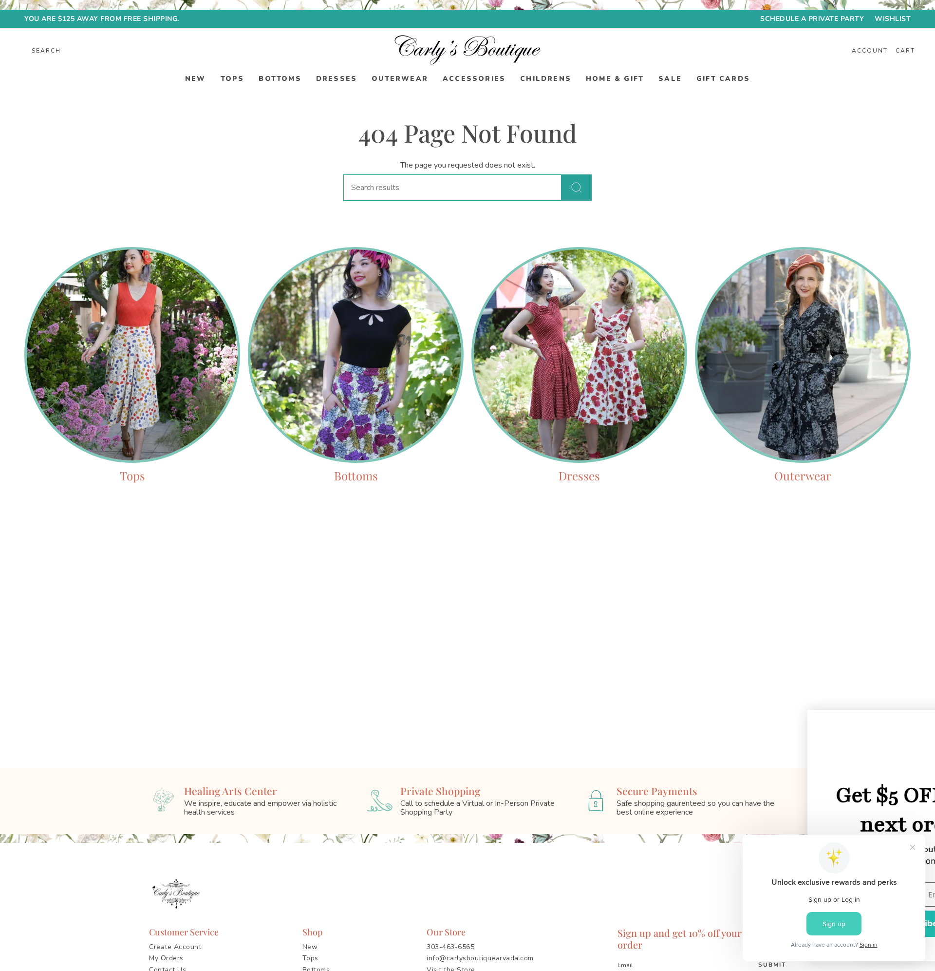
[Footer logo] (177, 894)
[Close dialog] (912, 722)
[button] (195, 79)
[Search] (576, 187)
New (310, 947)
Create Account (175, 947)
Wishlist (893, 18)
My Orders (166, 958)
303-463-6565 (450, 947)
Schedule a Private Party (812, 18)
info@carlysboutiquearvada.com (480, 958)
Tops (310, 958)
